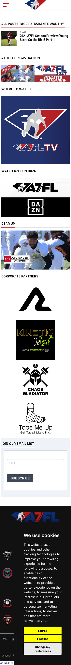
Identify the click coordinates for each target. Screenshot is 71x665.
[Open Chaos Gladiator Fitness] (35, 398)
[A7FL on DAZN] (35, 215)
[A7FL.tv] (35, 163)
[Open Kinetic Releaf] (35, 358)
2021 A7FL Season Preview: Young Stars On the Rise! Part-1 (44, 38)
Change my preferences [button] (43, 649)
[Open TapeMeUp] (35, 435)
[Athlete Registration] (35, 81)
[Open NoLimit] (36, 316)
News (23, 31)
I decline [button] (42, 638)
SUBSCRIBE (20, 478)
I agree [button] (42, 630)
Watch (7, 639)
